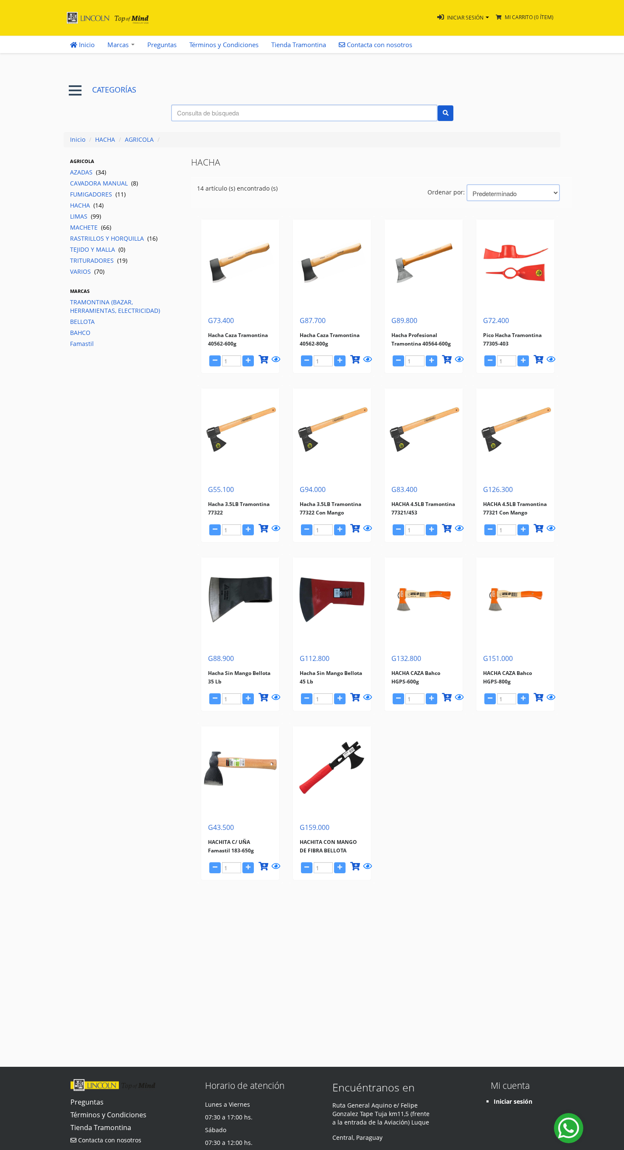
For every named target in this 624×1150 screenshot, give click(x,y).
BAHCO (80, 333)
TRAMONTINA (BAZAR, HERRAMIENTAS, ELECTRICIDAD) (115, 306)
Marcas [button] (118, 44)
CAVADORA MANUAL (104, 183)
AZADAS (88, 172)
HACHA (105, 139)
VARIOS (87, 271)
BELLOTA (82, 322)
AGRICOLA (139, 139)
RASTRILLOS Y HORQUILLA (113, 238)
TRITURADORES (98, 260)
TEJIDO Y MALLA (97, 249)
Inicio (86, 44)
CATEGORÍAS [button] (114, 90)
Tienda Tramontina (298, 44)
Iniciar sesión (513, 1101)
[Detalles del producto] (274, 360)
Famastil (82, 344)
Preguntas (162, 44)
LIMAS (85, 216)
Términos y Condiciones (224, 44)
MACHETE (90, 227)
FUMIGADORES (98, 194)
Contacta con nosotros (108, 1140)
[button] (463, 17)
